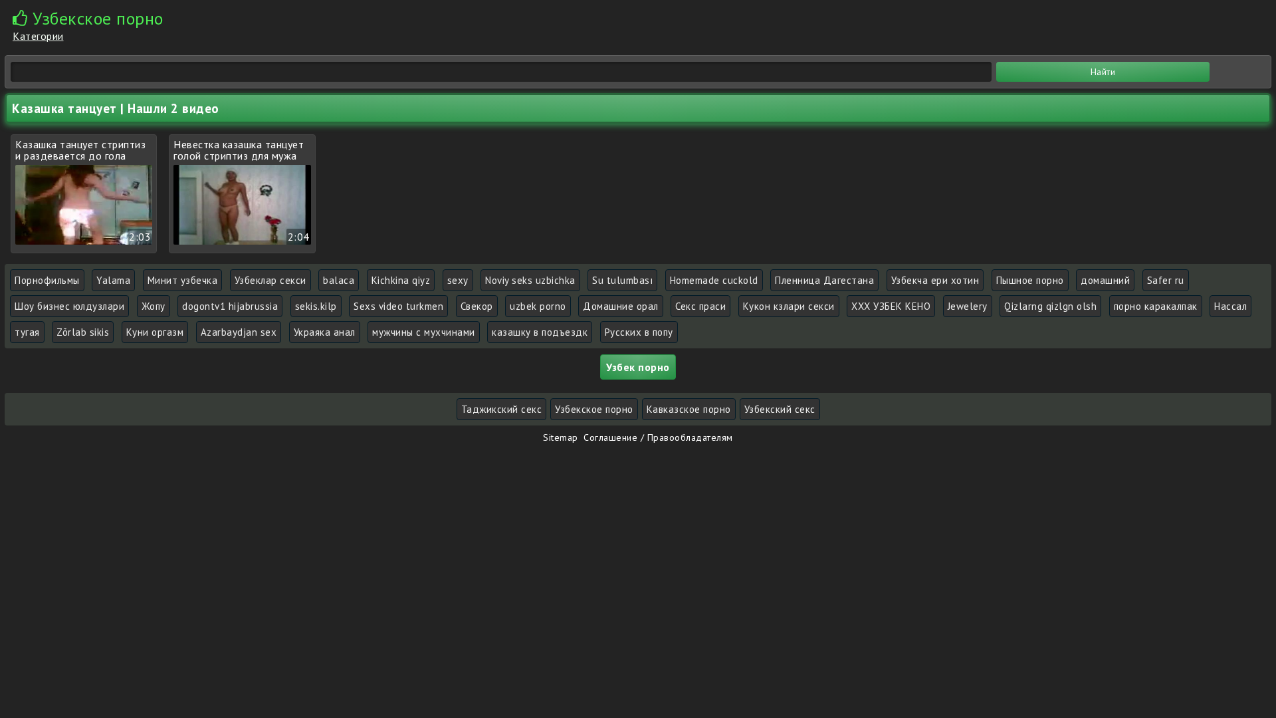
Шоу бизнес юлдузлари (69, 306)
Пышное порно (1030, 280)
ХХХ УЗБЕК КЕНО (890, 306)
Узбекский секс (779, 409)
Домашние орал (621, 306)
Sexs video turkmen (398, 306)
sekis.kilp (316, 306)
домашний (1105, 280)
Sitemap (560, 437)
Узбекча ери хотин (935, 280)
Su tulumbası (622, 280)
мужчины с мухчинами (423, 332)
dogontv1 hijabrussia (230, 306)
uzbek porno (538, 306)
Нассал (1230, 306)
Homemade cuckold (714, 280)
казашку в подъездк (539, 332)
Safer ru (1165, 280)
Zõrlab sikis (82, 332)
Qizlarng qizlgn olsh (1050, 306)
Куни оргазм (155, 332)
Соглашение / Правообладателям (658, 437)
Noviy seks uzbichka (530, 280)
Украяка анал (325, 332)
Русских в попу (639, 332)
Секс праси (700, 306)
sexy (458, 280)
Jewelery (968, 306)
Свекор (477, 306)
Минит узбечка (183, 280)
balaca (338, 280)
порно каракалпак (1156, 306)
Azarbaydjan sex (239, 332)
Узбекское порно (594, 409)
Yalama (113, 280)
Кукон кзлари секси (789, 306)
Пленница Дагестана (824, 280)
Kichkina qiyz (401, 280)
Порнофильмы (47, 280)
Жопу (153, 306)
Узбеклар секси (270, 280)
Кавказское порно (689, 409)
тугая (27, 332)
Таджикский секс (501, 409)
